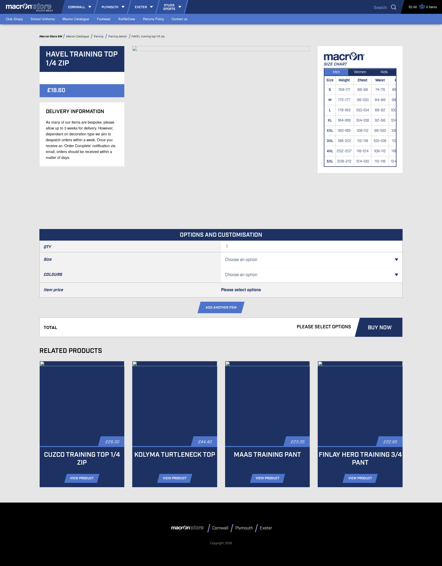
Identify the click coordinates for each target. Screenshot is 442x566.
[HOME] (188, 528)
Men (336, 72)
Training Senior (117, 36)
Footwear (103, 18)
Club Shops (14, 18)
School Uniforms (43, 18)
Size (47, 259)
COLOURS (53, 274)
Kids (384, 72)
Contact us (179, 18)
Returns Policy (153, 18)
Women (360, 72)
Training (99, 36)
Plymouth (244, 528)
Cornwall (220, 528)
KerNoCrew (126, 18)
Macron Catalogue (75, 18)
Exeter (266, 528)
